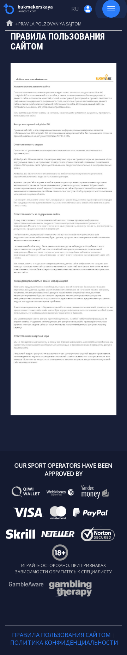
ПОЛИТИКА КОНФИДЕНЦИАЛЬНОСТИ (64, 643)
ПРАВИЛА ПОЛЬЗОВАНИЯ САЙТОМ (61, 635)
